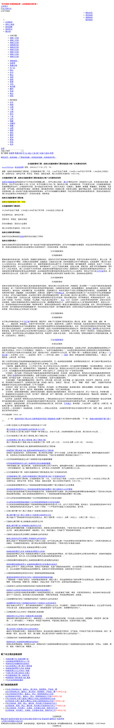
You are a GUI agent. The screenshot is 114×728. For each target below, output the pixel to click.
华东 (11, 142)
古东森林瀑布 (11, 182)
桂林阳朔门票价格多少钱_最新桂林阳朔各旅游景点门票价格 (30, 450)
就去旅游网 (19, 167)
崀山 (11, 93)
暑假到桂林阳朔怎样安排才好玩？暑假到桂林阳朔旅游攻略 (29, 577)
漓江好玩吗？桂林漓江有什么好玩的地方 (22, 629)
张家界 (12, 63)
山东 (11, 119)
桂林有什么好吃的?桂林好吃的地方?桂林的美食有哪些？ (28, 590)
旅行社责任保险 (26, 719)
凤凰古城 (13, 65)
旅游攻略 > (14, 157)
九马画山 (67, 403)
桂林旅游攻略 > (38, 157)
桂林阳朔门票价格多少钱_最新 (18, 678)
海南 (11, 105)
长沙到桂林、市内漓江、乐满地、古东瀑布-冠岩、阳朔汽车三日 (30, 710)
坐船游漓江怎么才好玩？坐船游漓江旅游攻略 (24, 616)
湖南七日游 (14, 52)
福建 (11, 121)
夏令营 (8, 31)
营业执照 (45, 719)
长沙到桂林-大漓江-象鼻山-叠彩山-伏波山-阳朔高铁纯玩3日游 (29, 701)
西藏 (11, 126)
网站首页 (89, 13)
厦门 (38, 153)
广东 (11, 116)
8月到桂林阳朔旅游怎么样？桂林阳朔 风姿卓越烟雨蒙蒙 (28, 463)
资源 (14, 375)
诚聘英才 (53, 719)
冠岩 (21, 236)
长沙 (11, 72)
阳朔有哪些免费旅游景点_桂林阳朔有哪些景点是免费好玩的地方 (31, 564)
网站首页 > (5, 157)
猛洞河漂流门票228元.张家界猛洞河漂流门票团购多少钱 (37, 419)
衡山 (11, 75)
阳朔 (66, 355)
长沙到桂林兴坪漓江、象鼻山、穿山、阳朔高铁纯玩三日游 (28, 696)
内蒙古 (12, 123)
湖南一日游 (14, 38)
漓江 (65, 182)
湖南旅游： (14, 61)
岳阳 (11, 77)
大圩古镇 (100, 271)
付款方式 (19, 721)
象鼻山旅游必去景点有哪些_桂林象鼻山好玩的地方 (26, 538)
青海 (11, 140)
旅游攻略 (8, 27)
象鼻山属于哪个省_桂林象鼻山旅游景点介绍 (23, 526)
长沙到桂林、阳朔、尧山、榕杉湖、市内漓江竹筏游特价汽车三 (30, 706)
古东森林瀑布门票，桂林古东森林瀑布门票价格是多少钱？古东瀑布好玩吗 (35, 476)
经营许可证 (37, 719)
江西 (11, 107)
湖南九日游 (14, 57)
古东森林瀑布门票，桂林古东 (17, 675)
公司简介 (4, 6)
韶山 (11, 70)
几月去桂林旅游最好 (15, 680)
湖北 (11, 133)
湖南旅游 (89, 17)
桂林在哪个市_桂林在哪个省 (17, 659)
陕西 (11, 130)
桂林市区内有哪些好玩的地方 (17, 664)
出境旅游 (8, 22)
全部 (2, 148)
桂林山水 (60, 293)
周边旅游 (89, 15)
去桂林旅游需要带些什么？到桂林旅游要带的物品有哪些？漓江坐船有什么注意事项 (39, 489)
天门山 (12, 68)
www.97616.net (7, 167)
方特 (11, 84)
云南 (11, 112)
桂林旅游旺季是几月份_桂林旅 (18, 668)
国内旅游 (89, 20)
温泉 (11, 79)
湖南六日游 (14, 50)
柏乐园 (12, 86)
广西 (11, 109)
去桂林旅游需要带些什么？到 (17, 661)
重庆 (11, 135)
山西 (11, 128)
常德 (11, 91)
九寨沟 (46, 153)
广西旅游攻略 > (25, 157)
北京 (11, 102)
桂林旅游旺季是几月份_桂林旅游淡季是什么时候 (25, 551)
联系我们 (12, 721)
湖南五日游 (14, 47)
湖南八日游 (14, 54)
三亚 (34, 153)
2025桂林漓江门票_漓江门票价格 (19, 666)
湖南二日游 (14, 40)
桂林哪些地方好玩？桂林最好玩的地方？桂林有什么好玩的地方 (31, 603)
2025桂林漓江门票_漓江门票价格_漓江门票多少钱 (26, 440)
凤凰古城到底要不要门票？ (100, 419)
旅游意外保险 (13, 719)
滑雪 (11, 82)
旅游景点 (8, 29)
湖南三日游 (14, 43)
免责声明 (60, 719)
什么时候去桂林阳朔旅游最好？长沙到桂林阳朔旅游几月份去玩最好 (33, 502)
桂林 (42, 153)
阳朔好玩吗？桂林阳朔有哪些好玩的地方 (22, 642)
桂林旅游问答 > (50, 157)
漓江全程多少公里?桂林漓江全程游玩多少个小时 (25, 429)
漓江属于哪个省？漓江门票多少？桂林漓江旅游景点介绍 (28, 515)
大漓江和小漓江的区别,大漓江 (18, 673)
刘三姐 (27, 321)
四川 (11, 114)
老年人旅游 (9, 24)
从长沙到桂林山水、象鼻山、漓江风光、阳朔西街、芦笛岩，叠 (30, 692)
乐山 (62, 300)
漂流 (11, 96)
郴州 (11, 89)
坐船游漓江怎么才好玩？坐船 (17, 671)
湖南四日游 (14, 45)
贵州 (11, 137)
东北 (11, 144)
